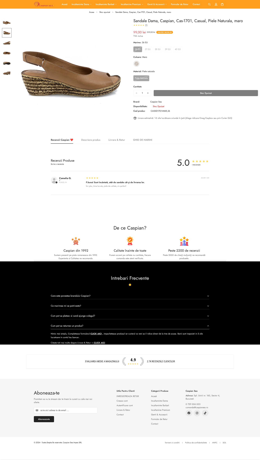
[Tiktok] (205, 413)
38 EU (157, 49)
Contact (196, 4)
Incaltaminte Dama (80, 4)
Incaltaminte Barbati (105, 4)
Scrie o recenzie (57, 164)
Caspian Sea (156, 101)
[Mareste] (121, 24)
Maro (136, 63)
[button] (222, 4)
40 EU (178, 49)
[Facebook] (189, 413)
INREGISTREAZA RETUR (128, 396)
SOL (224, 442)
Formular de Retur (179, 4)
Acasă (64, 4)
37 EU (147, 49)
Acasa (91, 12)
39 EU (167, 49)
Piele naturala (141, 78)
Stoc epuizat (104, 12)
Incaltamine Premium (131, 4)
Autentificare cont (125, 405)
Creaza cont (122, 400)
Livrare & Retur (123, 410)
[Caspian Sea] (43, 4)
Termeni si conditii (172, 442)
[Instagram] (197, 413)
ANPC (214, 442)
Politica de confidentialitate (196, 442)
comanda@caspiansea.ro (197, 407)
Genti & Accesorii (155, 4)
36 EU (138, 49)
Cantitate (137, 86)
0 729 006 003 (193, 404)
